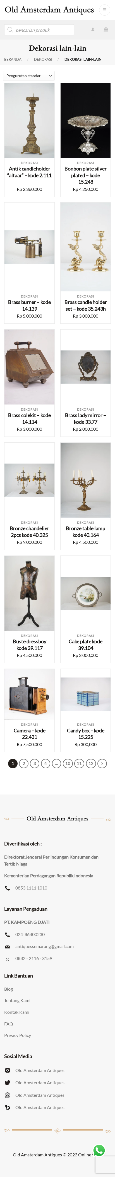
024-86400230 (30, 934)
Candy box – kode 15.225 (85, 733)
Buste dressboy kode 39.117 (29, 644)
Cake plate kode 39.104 (85, 644)
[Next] (102, 763)
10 (67, 763)
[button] (104, 10)
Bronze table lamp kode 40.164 (85, 531)
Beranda (12, 59)
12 (91, 763)
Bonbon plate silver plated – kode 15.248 (85, 175)
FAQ (8, 1023)
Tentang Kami (17, 1000)
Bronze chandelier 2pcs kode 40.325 (29, 531)
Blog (8, 988)
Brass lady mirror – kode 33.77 (85, 418)
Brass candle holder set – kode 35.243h (85, 305)
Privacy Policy (17, 1035)
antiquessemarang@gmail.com (44, 946)
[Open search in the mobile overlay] (39, 29)
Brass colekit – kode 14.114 (29, 418)
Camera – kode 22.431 (29, 733)
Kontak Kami (16, 1012)
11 (79, 763)
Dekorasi (43, 59)
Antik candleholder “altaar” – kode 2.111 (29, 171)
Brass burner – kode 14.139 (29, 305)
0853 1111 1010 (31, 887)
